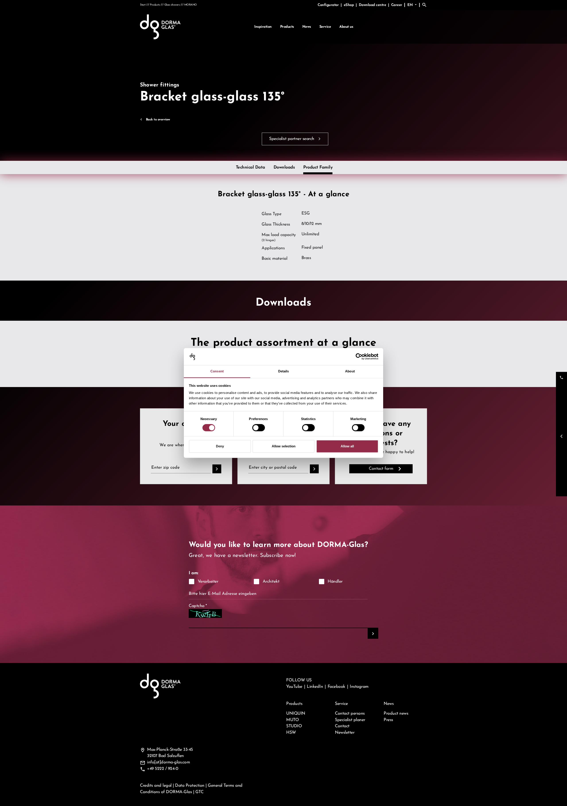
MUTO (292, 720)
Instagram (359, 686)
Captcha (198, 606)
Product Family (317, 167)
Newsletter (344, 732)
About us (346, 27)
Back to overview (158, 119)
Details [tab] (283, 371)
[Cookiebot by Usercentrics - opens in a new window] (359, 356)
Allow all (347, 446)
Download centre (373, 5)
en (410, 5)
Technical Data (250, 167)
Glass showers (172, 5)
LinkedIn (315, 686)
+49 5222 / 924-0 (162, 769)
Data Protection (189, 785)
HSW (291, 732)
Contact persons (350, 713)
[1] (373, 633)
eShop (349, 5)
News (306, 27)
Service (325, 27)
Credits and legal (156, 785)
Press (388, 720)
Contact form (381, 468)
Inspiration (263, 27)
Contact (342, 726)
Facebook (336, 686)
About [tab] (350, 371)
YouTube (294, 686)
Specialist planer (350, 720)
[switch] (258, 427)
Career (396, 5)
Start (143, 5)
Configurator (329, 5)
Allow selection (283, 446)
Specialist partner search (291, 139)
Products (287, 27)
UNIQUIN (295, 713)
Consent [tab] (217, 371)
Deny (220, 446)
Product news (396, 713)
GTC (199, 792)
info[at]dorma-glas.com (168, 762)
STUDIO (294, 726)
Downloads (284, 167)
